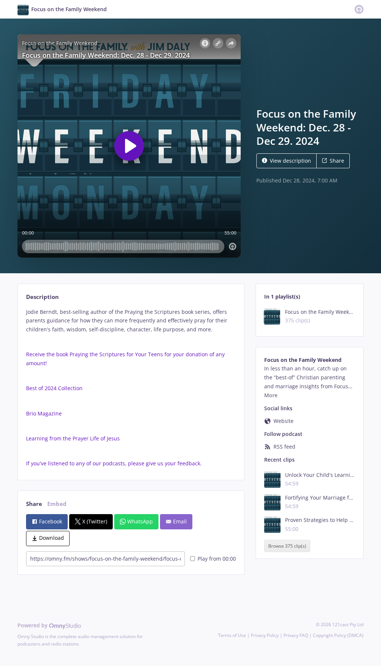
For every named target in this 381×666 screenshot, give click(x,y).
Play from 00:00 (217, 558)
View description (290, 160)
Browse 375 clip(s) (287, 546)
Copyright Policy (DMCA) (338, 635)
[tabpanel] (131, 387)
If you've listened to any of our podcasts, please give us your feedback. (114, 463)
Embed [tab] (57, 504)
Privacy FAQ (296, 635)
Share (337, 160)
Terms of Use (232, 635)
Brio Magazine (44, 413)
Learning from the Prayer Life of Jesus (73, 438)
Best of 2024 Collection (54, 388)
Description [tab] (42, 297)
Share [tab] (34, 504)
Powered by (33, 625)
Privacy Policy (265, 635)
